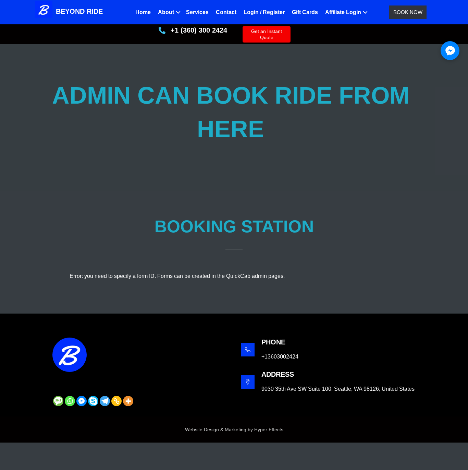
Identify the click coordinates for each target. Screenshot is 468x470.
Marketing (235, 429)
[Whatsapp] (70, 401)
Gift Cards (305, 12)
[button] (178, 12)
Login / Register (264, 12)
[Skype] (93, 401)
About (166, 12)
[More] (128, 401)
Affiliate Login (343, 12)
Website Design (202, 429)
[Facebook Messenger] (81, 401)
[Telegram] (105, 401)
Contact (226, 12)
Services (197, 12)
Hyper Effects (268, 429)
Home (143, 12)
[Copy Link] (116, 401)
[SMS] (58, 401)
